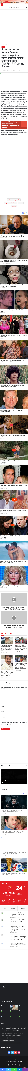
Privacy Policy (13, 1061)
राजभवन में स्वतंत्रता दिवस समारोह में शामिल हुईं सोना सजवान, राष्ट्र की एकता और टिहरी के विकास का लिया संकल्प (21, 666)
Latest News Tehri (15, 1030)
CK (22, 1059)
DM (2, 1030)
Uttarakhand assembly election (8, 1040)
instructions (7, 1030)
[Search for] (26, 8)
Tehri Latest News (17, 1035)
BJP (3, 1028)
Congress (14, 1028)
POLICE (21, 1033)
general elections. (11, 203)
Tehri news (4, 1038)
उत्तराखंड (7, 44)
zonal (14, 206)
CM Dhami (8, 1028)
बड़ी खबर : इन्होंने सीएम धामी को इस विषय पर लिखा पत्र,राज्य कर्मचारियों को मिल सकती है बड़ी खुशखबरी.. (17, 929)
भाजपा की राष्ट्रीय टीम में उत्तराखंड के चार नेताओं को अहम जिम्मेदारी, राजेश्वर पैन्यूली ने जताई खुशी (7, 673)
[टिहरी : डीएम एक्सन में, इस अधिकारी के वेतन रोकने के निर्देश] (5, 945)
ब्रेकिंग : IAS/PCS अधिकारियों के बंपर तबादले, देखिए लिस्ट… (17, 920)
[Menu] (2, 8)
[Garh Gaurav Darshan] (14, 7)
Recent (13, 908)
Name (3, 706)
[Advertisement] (14, 25)
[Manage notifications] (24, 1068)
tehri (21, 203)
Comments (22, 908)
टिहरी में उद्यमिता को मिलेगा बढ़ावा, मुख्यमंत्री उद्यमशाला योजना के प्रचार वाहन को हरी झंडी (21, 647)
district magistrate (14, 200)
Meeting (15, 1033)
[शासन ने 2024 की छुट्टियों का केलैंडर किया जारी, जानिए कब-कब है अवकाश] (5, 915)
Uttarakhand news (18, 1043)
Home (3, 44)
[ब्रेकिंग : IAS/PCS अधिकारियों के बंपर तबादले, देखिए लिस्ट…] (5, 922)
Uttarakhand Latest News (7, 1043)
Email (2, 711)
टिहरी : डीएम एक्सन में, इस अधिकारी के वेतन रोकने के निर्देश (17, 944)
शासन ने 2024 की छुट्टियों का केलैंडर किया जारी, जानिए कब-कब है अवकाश (17, 914)
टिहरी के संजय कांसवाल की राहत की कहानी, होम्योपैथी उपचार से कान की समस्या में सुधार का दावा (6, 648)
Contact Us (19, 1061)
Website (3, 717)
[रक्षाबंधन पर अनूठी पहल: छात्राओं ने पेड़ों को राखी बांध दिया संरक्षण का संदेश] (14, 1018)
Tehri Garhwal (8, 1035)
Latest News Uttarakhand (7, 1033)
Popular (4, 908)
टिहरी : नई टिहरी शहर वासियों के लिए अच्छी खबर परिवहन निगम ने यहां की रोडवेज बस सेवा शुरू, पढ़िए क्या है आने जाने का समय (18, 937)
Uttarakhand (10, 1038)
